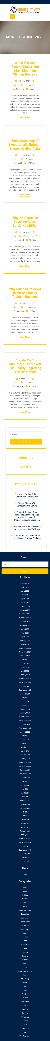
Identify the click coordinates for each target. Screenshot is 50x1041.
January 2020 (25, 835)
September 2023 (25, 690)
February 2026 (25, 606)
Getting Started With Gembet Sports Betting (27, 504)
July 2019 (25, 858)
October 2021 (25, 770)
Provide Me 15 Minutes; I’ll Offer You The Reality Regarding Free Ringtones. (25, 366)
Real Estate (25, 1002)
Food (25, 941)
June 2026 (25, 591)
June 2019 (25, 861)
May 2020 (25, 819)
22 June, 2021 (24, 155)
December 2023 (25, 679)
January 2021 (25, 804)
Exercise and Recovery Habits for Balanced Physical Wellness (27, 536)
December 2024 (25, 648)
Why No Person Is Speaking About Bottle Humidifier (25, 221)
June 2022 (25, 740)
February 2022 (25, 755)
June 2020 (25, 816)
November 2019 (25, 842)
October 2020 (25, 808)
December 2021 (25, 762)
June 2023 (25, 701)
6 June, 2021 (24, 379)
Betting (25, 895)
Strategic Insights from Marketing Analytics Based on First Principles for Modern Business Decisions (27, 516)
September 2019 (25, 850)
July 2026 (25, 587)
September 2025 (25, 625)
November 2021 (25, 766)
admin (16, 85)
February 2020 (25, 831)
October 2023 (25, 686)
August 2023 (25, 694)
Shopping (20, 89)
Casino (25, 903)
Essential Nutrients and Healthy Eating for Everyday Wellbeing (27, 527)
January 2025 (25, 644)
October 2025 (25, 621)
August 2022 (25, 732)
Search (26, 441)
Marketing (25, 979)
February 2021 (25, 801)
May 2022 (25, 743)
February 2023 (25, 709)
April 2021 (25, 793)
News (25, 983)
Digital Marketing (25, 910)
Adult (25, 887)
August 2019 (25, 854)
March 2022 (25, 751)
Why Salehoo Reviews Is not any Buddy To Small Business (25, 293)
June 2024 (25, 663)
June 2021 (25, 785)
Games (25, 952)
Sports (25, 1021)
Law (25, 975)
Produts (25, 998)
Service (25, 1009)
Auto (25, 891)
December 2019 (25, 839)
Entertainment (25, 922)
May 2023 (25, 705)
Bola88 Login (26, 467)
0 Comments (29, 85)
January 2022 (25, 759)
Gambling (25, 944)
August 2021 (25, 778)
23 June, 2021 (24, 81)
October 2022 (25, 724)
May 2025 (25, 633)
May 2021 (25, 789)
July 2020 (25, 812)
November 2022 (25, 720)
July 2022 (25, 736)
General (25, 960)
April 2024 (25, 671)
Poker (25, 990)
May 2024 (25, 667)
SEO (25, 1005)
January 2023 (25, 713)
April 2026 (25, 599)
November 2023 (25, 682)
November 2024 (25, 652)
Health (19, 163)
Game (25, 948)
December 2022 (25, 717)
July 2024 (25, 660)
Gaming (25, 956)
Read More (25, 118)
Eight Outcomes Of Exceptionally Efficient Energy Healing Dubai (25, 144)
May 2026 (25, 595)
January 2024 (25, 675)
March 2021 (25, 797)
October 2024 (25, 656)
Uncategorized (18, 240)
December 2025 (25, 614)
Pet (25, 986)
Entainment (25, 918)
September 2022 (25, 728)
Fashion (25, 933)
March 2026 (25, 602)
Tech (25, 1025)
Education (25, 914)
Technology (25, 1028)
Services (20, 386)
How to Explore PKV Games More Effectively (27, 495)
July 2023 (25, 698)
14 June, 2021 (24, 304)
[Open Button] (12, 16)
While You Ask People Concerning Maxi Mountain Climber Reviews (25, 68)
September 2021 (25, 774)
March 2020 (25, 827)
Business (20, 311)
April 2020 (25, 823)
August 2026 (25, 583)
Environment (25, 929)
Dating (25, 906)
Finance (25, 937)
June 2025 (25, 629)
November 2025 (25, 618)
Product (25, 994)
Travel (25, 1032)
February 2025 (25, 641)
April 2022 (25, 747)
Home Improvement (25, 971)
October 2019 (25, 846)
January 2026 (25, 610)
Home (25, 967)
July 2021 (25, 781)
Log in (25, 874)
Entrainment (25, 925)
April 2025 (25, 637)
